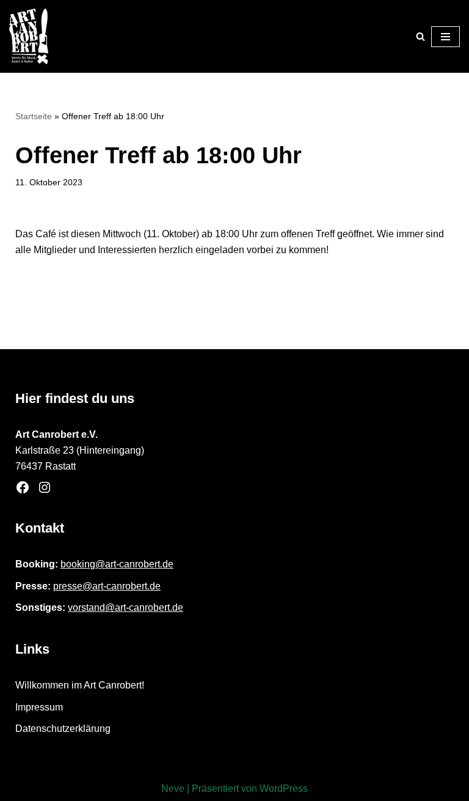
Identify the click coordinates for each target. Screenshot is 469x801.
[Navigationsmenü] (445, 36)
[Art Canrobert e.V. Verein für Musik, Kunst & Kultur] (28, 36)
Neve (172, 788)
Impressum (39, 707)
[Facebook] (22, 487)
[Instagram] (44, 487)
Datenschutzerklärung (63, 728)
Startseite (33, 116)
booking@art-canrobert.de (116, 564)
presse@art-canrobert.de (107, 586)
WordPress (284, 788)
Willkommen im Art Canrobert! (79, 685)
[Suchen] (420, 36)
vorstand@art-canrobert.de (125, 607)
